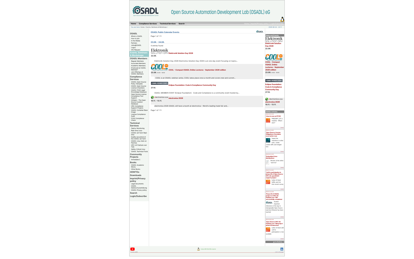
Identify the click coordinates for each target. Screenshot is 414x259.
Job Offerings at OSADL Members (137, 73)
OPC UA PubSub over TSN (139, 146)
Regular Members (137, 61)
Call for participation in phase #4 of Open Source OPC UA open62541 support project (274, 175)
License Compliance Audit (138, 115)
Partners (134, 43)
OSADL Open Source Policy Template (138, 83)
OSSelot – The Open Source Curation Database (138, 102)
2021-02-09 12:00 (270, 219)
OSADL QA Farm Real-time (139, 134)
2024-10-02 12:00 (270, 114)
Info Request (135, 50)
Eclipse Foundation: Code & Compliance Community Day (273, 87)
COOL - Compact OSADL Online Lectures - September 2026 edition (274, 66)
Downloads (135, 175)
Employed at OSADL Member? (138, 69)
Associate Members (138, 63)
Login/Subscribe (276, 24)
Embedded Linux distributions (271, 157)
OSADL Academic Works (137, 166)
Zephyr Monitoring (137, 128)
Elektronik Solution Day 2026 (273, 44)
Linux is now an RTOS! (273, 116)
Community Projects (136, 155)
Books (133, 162)
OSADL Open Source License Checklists (138, 87)
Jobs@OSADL (136, 45)
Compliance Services (136, 78)
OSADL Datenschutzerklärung (139, 187)
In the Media (135, 41)
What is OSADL (136, 36)
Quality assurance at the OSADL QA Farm (138, 138)
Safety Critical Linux (138, 149)
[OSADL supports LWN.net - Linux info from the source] (207, 250)
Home (246, 24)
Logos (133, 47)
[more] (282, 127)
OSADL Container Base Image (139, 111)
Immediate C (135, 159)
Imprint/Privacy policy (260, 24)
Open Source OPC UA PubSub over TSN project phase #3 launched (274, 223)
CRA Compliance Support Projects (137, 107)
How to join (135, 38)
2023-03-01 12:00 (270, 154)
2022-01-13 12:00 (270, 191)
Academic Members (138, 66)
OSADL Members (138, 58)
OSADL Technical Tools (139, 151)
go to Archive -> (278, 242)
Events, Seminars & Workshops (156, 27)
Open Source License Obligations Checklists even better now (273, 134)
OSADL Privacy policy (139, 190)
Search (133, 193)
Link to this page (279, 252)
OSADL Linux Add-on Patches (139, 142)
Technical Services (135, 124)
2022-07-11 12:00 (270, 170)
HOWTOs (134, 172)
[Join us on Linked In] (282, 250)
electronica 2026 (272, 102)
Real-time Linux (136, 130)
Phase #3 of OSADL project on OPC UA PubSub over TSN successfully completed (274, 196)
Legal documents (137, 184)
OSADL (133, 33)
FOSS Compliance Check (137, 119)
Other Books (135, 169)
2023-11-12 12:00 (270, 130)
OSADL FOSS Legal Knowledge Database (139, 91)
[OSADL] (259, 34)
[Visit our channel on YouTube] (132, 250)
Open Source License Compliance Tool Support (138, 96)
